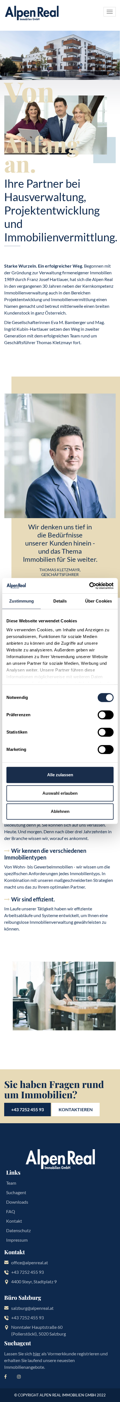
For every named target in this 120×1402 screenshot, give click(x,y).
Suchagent (16, 1192)
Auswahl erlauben (60, 793)
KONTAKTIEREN (76, 1109)
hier (36, 1353)
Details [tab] (60, 601)
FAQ (10, 1211)
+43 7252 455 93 (27, 1109)
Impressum (17, 1239)
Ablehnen (60, 811)
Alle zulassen (60, 774)
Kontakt (14, 1221)
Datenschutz (18, 1230)
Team (11, 1183)
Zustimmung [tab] (21, 601)
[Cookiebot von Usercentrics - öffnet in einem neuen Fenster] (89, 585)
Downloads (17, 1202)
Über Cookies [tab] (98, 601)
